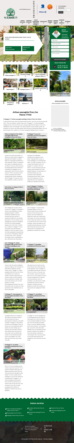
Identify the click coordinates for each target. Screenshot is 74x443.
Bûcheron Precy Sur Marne (57, 408)
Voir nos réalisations (10, 48)
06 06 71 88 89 (34, 14)
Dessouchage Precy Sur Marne (14, 413)
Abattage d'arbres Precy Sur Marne (15, 415)
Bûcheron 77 (67, 22)
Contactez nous (26, 48)
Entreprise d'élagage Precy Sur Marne (58, 411)
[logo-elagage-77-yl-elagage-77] (10, 13)
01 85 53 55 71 (34, 5)
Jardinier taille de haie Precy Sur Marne (36, 409)
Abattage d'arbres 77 (50, 22)
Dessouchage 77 (43, 22)
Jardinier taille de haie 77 (55, 22)
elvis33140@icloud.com (25, 9)
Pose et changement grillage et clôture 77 (36, 22)
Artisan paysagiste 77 (22, 22)
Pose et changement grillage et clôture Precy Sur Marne (14, 409)
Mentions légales (48, 439)
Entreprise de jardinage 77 (61, 22)
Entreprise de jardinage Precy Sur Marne (37, 413)
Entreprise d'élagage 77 (29, 22)
